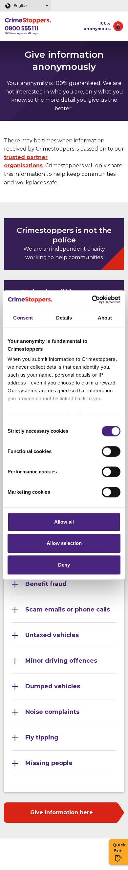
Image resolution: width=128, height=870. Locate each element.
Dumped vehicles (52, 686)
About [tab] (105, 318)
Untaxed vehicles (52, 635)
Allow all (64, 522)
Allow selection (64, 543)
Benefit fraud (46, 584)
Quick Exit (119, 847)
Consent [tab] (23, 318)
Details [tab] (64, 318)
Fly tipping (41, 737)
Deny (64, 565)
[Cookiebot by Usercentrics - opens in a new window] (92, 299)
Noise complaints (52, 711)
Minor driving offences (61, 660)
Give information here (61, 812)
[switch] (111, 451)
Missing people (49, 763)
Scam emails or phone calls (67, 609)
